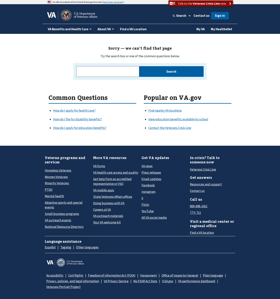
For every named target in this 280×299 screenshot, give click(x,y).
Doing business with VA (108, 203)
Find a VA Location (133, 29)
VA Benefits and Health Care (68, 29)
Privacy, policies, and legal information (72, 281)
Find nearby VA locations (165, 110)
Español (50, 247)
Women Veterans (56, 177)
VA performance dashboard (196, 281)
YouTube (148, 211)
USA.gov (167, 281)
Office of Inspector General (180, 275)
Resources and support (206, 184)
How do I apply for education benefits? (79, 128)
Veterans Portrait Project (63, 287)
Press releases (151, 172)
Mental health (54, 196)
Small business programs (62, 214)
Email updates (151, 179)
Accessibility (54, 275)
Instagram (148, 192)
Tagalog (65, 247)
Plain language (213, 275)
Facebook (148, 185)
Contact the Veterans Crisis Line (169, 128)
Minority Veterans (57, 183)
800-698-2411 (198, 206)
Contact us (202, 16)
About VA (104, 29)
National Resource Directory (64, 227)
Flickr (145, 205)
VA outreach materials (108, 216)
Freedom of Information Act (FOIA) (111, 275)
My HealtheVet (221, 29)
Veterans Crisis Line (203, 169)
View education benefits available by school (178, 119)
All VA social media (154, 218)
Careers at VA (102, 210)
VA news (147, 166)
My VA (200, 29)
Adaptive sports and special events (63, 204)
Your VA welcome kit (107, 222)
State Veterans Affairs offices (112, 197)
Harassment (148, 275)
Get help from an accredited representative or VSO (112, 181)
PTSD (48, 190)
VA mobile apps (103, 190)
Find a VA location (202, 233)
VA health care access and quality (115, 172)
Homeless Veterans (58, 170)
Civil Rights (75, 275)
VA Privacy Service (116, 281)
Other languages (87, 247)
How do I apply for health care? (74, 110)
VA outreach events (58, 220)
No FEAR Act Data (145, 281)
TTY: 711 (195, 213)
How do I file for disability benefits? (77, 119)
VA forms (99, 166)
